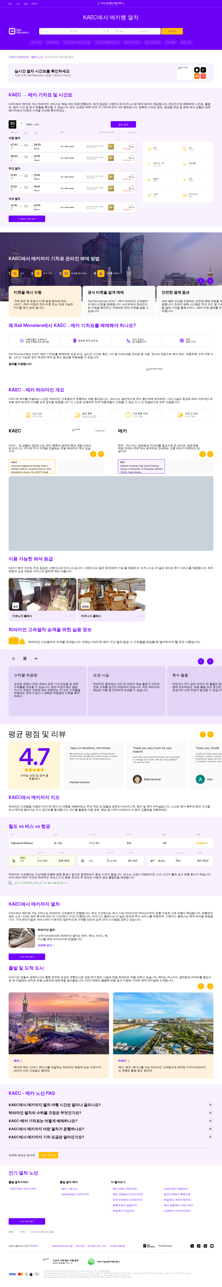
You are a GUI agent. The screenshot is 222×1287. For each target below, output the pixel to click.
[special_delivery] (36, 658)
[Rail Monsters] (23, 31)
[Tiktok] (198, 1246)
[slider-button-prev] (201, 281)
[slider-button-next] (210, 281)
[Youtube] (212, 1246)
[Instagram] (205, 1246)
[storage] (25, 658)
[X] (192, 1246)
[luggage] (13, 658)
